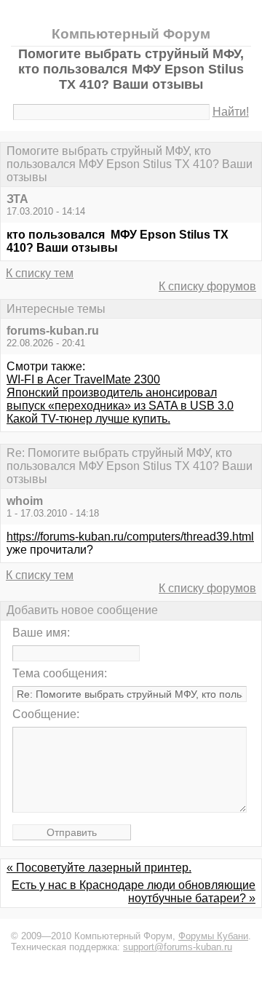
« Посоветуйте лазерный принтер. (99, 867)
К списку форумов (207, 286)
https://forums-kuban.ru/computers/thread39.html (130, 536)
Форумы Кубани (213, 936)
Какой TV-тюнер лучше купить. (88, 419)
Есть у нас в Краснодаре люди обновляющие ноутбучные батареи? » (133, 891)
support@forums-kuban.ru (177, 946)
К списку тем (40, 273)
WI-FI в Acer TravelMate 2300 (83, 379)
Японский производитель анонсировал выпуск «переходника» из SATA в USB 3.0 (120, 399)
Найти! (231, 111)
